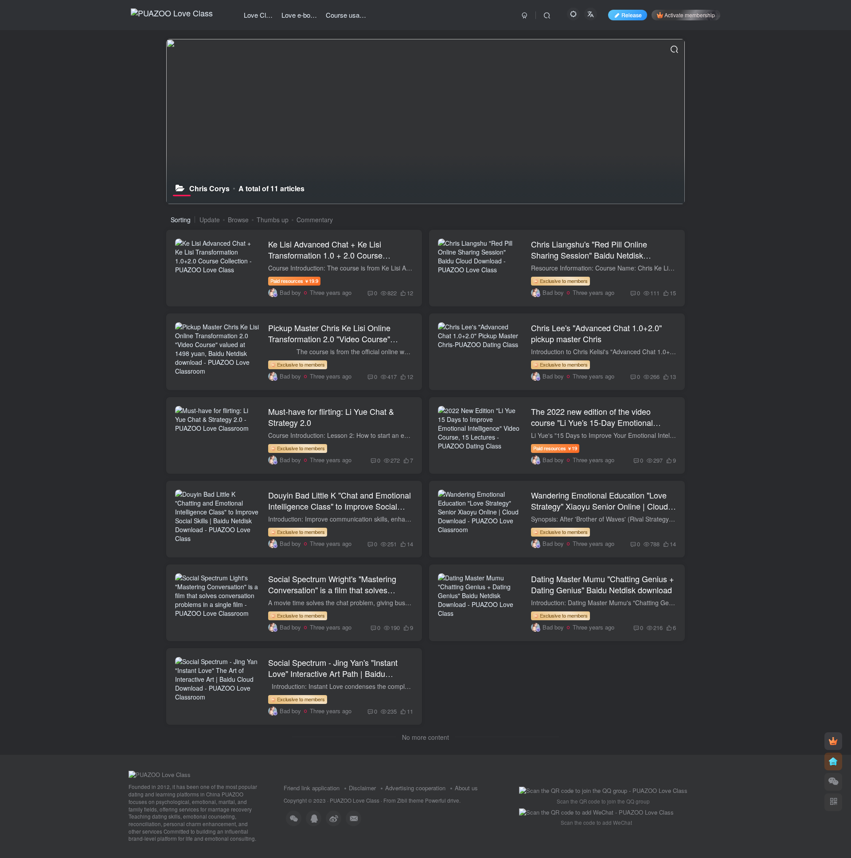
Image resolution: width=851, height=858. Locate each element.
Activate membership (689, 15)
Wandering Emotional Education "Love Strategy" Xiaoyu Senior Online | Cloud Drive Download (599, 506)
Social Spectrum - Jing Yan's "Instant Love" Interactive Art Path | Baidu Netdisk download (333, 673)
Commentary (315, 219)
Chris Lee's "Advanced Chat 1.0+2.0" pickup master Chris (596, 333)
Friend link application (312, 788)
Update (209, 219)
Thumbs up (273, 219)
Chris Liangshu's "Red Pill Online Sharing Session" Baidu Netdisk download (589, 255)
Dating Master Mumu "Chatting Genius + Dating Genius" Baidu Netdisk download (602, 584)
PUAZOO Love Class (354, 800)
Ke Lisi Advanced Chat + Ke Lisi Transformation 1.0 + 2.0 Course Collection (325, 255)
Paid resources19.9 (294, 280)
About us (466, 788)
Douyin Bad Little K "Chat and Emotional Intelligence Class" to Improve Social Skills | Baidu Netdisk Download (339, 506)
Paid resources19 (555, 448)
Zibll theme (411, 800)
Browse (238, 219)
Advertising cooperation (415, 788)
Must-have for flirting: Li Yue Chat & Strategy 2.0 (331, 417)
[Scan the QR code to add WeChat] (833, 782)
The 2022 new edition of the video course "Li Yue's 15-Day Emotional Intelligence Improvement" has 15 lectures (592, 428)
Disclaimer (362, 788)
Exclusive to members (563, 280)
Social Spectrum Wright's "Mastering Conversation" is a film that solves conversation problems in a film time (332, 590)
